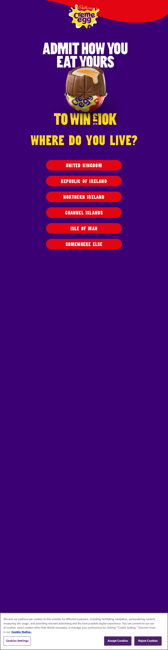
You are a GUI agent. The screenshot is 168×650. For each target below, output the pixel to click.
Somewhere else (84, 244)
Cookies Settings (17, 640)
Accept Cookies (118, 640)
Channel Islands (84, 213)
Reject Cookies (148, 640)
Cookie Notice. (21, 632)
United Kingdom (84, 165)
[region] (84, 631)
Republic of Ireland (84, 181)
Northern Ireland (84, 197)
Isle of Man (84, 228)
